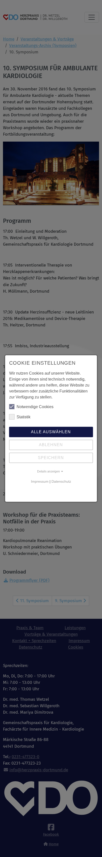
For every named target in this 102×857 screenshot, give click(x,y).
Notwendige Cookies (35, 407)
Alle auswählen (51, 432)
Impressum (40, 481)
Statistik (23, 417)
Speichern (51, 458)
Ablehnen (51, 445)
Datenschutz (61, 481)
